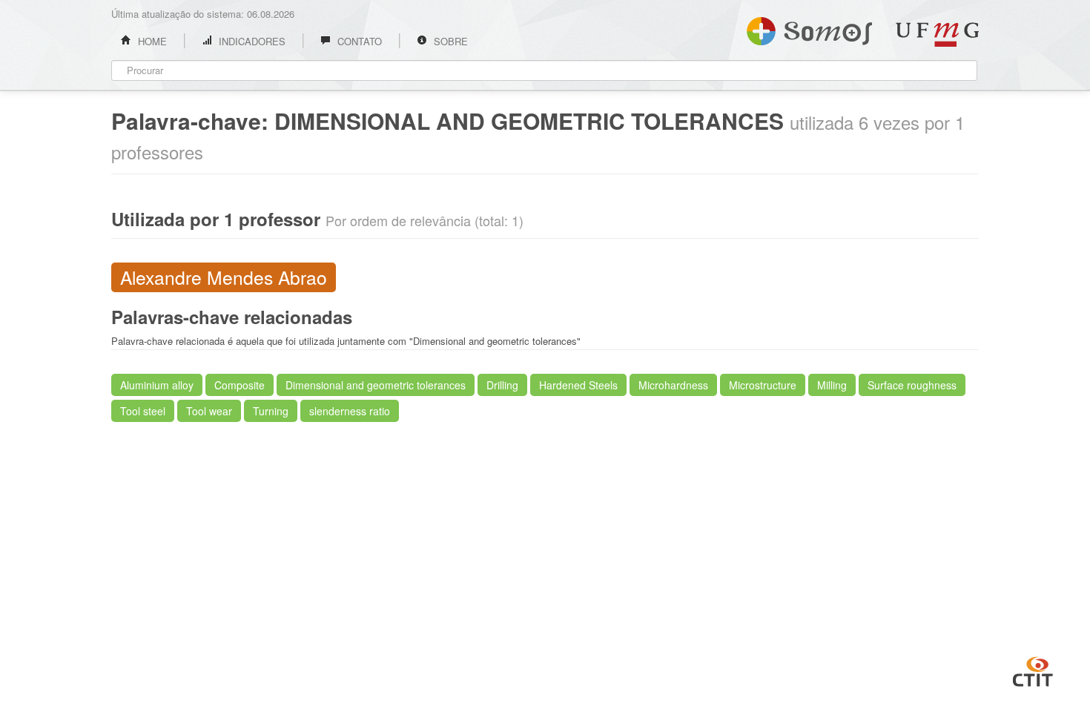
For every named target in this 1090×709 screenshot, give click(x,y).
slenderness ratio (349, 410)
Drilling (502, 384)
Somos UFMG (809, 28)
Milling (832, 384)
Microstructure (762, 384)
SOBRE (449, 41)
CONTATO (358, 41)
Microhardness (673, 384)
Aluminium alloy (157, 384)
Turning (270, 410)
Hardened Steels (578, 384)
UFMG (937, 34)
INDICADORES (250, 41)
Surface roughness (912, 384)
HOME (151, 41)
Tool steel (142, 410)
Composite (239, 384)
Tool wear (209, 410)
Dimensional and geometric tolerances (375, 384)
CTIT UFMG (1033, 670)
